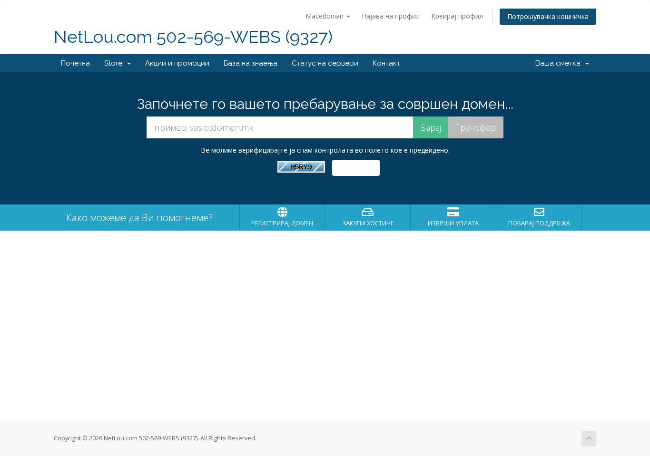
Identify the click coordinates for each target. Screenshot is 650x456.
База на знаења (250, 63)
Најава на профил (391, 15)
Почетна (75, 63)
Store (115, 63)
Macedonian (325, 15)
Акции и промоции (177, 63)
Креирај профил (457, 15)
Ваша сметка (559, 63)
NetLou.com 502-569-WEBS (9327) (193, 37)
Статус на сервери (325, 63)
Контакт (386, 63)
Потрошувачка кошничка (548, 16)
